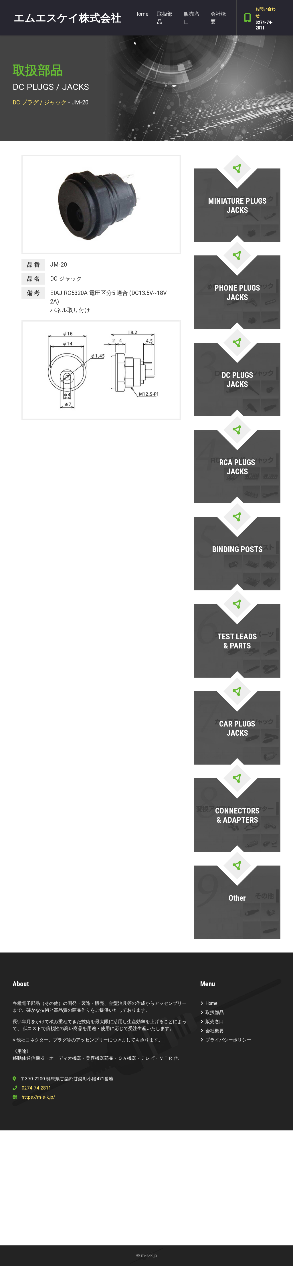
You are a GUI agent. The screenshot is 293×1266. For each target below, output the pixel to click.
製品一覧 (236, 231)
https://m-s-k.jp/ (38, 1097)
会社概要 (218, 18)
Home (141, 14)
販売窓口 (191, 18)
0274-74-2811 (36, 1088)
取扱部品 (165, 18)
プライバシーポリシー (228, 1040)
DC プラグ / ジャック (40, 102)
